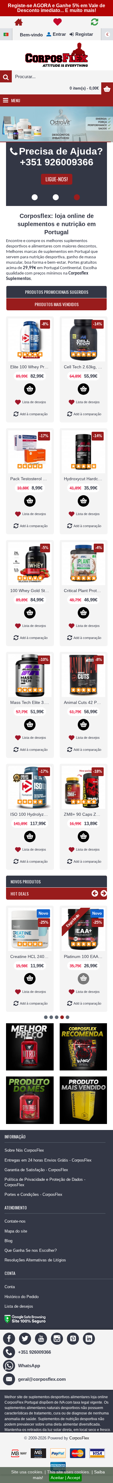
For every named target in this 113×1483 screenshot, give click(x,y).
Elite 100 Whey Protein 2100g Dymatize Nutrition (31, 376)
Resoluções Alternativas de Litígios (35, 1269)
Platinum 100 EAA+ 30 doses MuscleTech (84, 966)
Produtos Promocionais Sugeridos (56, 301)
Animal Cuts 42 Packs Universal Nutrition (84, 712)
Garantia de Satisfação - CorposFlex (36, 1179)
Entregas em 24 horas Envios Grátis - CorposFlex (48, 1170)
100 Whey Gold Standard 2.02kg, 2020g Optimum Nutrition (31, 600)
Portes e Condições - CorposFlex (33, 1204)
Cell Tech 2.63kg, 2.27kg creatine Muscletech (84, 376)
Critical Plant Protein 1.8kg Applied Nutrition (84, 600)
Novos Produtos (26, 891)
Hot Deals (20, 903)
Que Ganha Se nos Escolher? (31, 1260)
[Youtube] (42, 1348)
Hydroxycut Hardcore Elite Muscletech (84, 488)
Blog (8, 1250)
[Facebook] (10, 1348)
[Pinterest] (73, 1348)
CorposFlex (79, 1447)
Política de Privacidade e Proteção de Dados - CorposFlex (45, 1192)
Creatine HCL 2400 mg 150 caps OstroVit (31, 966)
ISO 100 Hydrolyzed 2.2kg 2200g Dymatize (31, 823)
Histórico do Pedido (22, 1306)
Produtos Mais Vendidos (57, 314)
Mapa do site (16, 1241)
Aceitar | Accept (65, 1477)
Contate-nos (15, 1231)
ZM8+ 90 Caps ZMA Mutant (84, 823)
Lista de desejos (19, 1316)
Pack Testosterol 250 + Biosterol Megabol (31, 488)
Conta (10, 1296)
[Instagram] (57, 1348)
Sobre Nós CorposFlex (24, 1160)
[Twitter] (26, 1348)
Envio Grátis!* (56, 188)
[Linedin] (89, 1348)
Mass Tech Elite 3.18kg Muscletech (31, 712)
